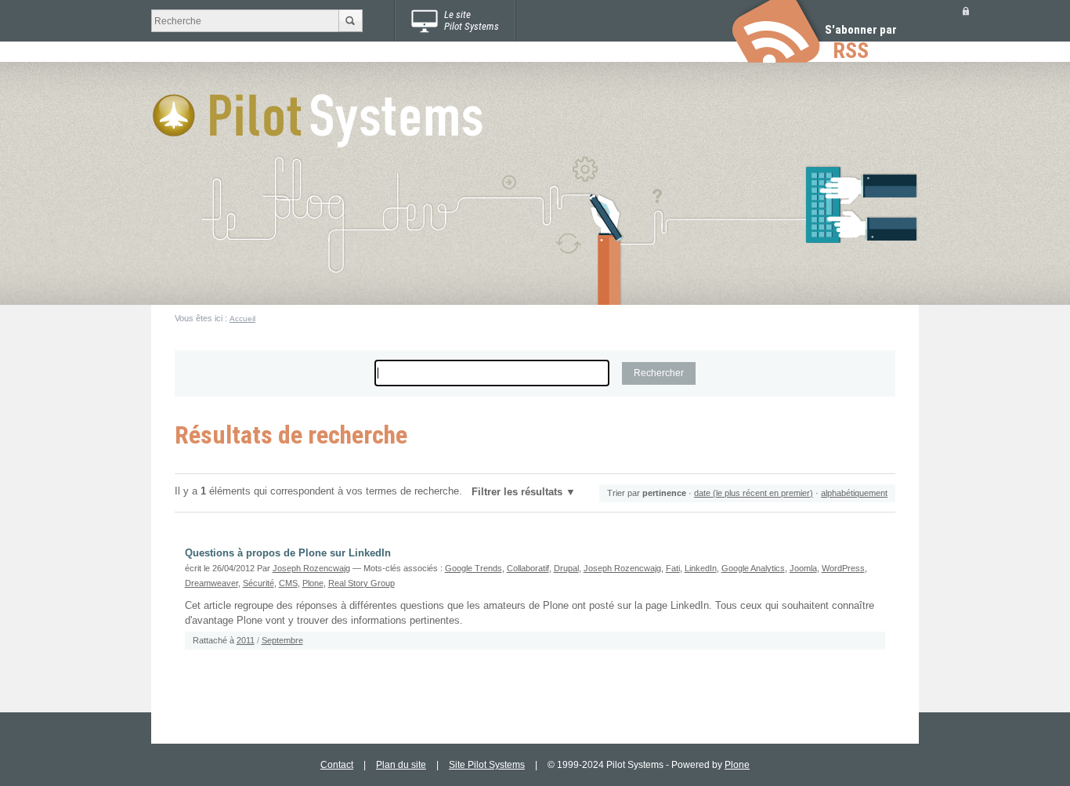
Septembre (282, 640)
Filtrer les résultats (517, 492)
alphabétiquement (854, 493)
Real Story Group (361, 583)
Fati (673, 568)
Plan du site (401, 764)
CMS (288, 583)
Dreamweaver (211, 583)
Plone (313, 583)
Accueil (242, 318)
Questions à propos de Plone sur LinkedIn (288, 553)
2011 (246, 640)
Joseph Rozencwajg (311, 568)
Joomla (803, 568)
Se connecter (966, 11)
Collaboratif (528, 568)
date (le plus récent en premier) (753, 493)
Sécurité (258, 583)
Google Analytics (753, 568)
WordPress (843, 568)
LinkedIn (701, 568)
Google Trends (473, 568)
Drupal (566, 568)
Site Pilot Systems (487, 764)
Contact (336, 764)
